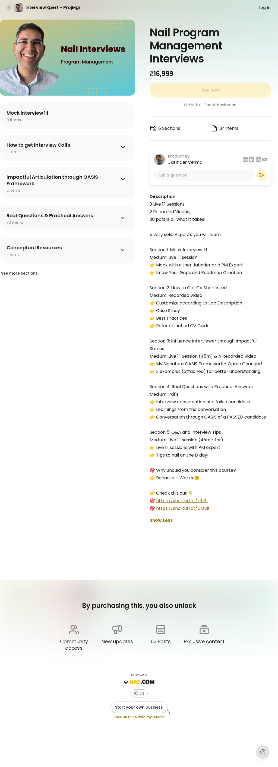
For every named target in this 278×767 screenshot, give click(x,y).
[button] (139, 693)
